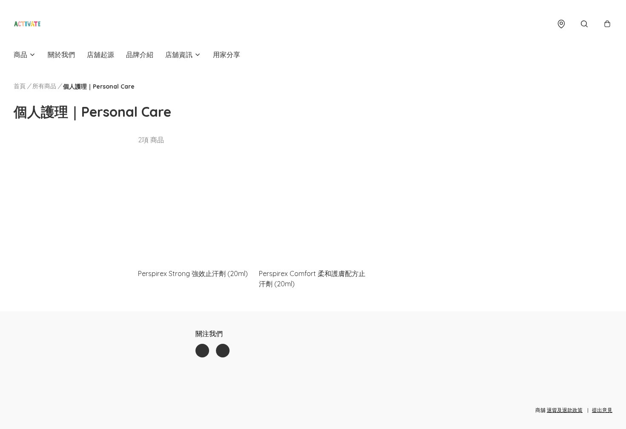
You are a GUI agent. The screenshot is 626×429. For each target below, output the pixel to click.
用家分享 (226, 54)
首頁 (20, 86)
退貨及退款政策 (565, 410)
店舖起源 (100, 54)
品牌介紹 (139, 54)
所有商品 (44, 86)
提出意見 (602, 410)
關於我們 (61, 54)
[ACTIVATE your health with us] (27, 23)
